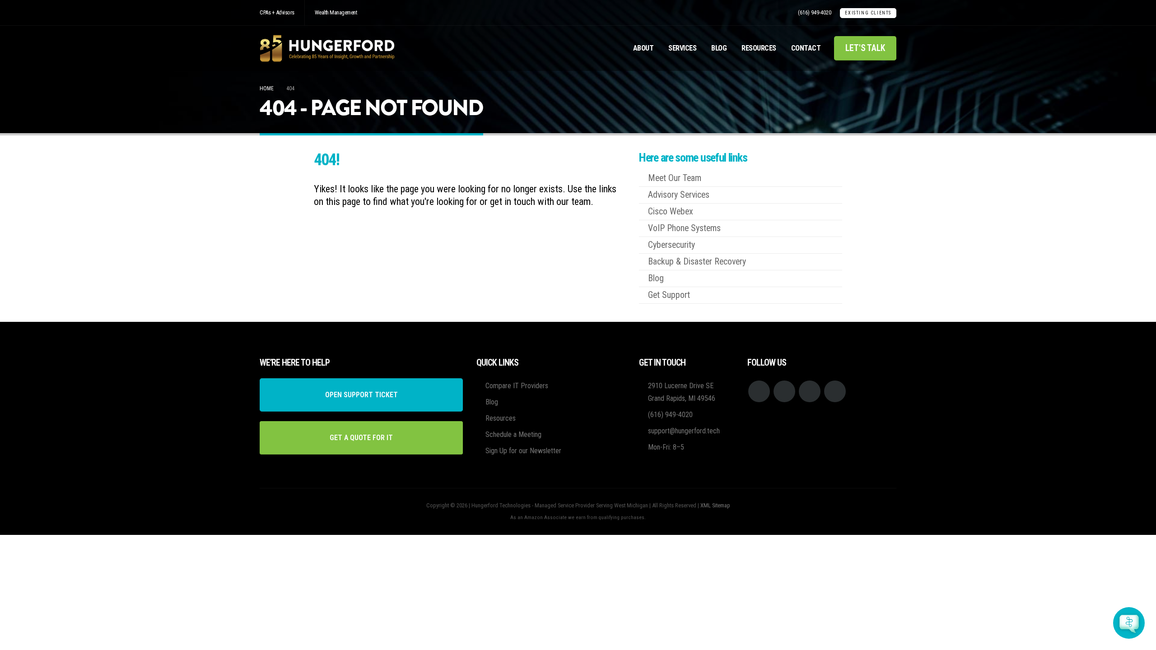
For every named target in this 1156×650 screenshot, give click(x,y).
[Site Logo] (327, 48)
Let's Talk (865, 48)
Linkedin (835, 391)
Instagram (809, 391)
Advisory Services (678, 195)
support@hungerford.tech (684, 431)
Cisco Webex (670, 211)
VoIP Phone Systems (684, 228)
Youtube (784, 391)
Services (682, 48)
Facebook (759, 391)
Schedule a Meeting (513, 434)
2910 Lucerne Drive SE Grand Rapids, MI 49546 (681, 392)
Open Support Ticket (361, 394)
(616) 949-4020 (814, 12)
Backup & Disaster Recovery (697, 261)
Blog (719, 48)
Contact (806, 48)
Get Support (669, 295)
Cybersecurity (671, 245)
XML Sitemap (715, 505)
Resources (758, 48)
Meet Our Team (674, 178)
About (643, 48)
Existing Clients (868, 12)
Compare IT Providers (516, 385)
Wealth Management (336, 12)
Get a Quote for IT (361, 437)
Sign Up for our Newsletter (523, 450)
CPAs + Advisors (277, 12)
